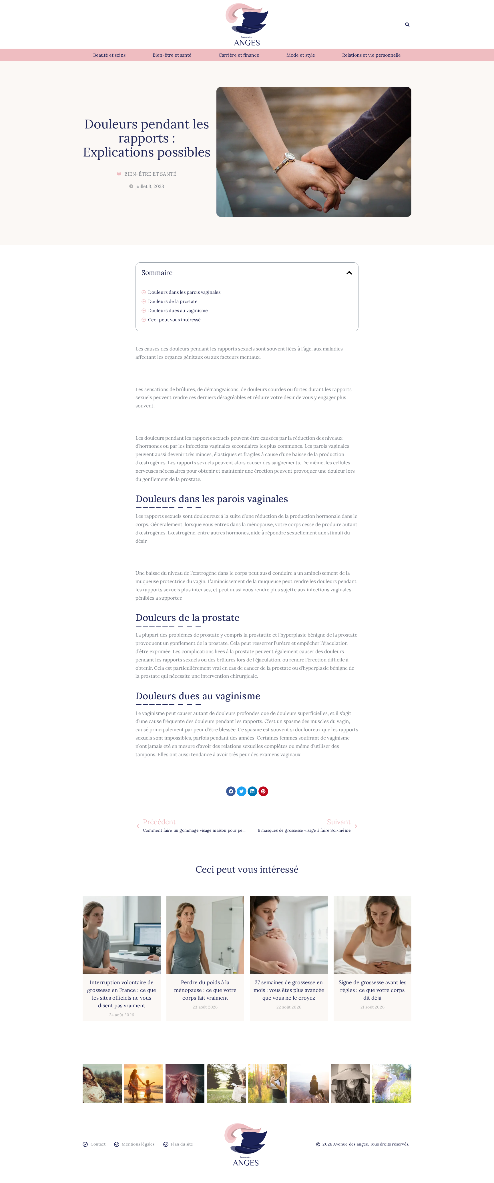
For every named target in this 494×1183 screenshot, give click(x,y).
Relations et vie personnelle (371, 55)
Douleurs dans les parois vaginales (184, 292)
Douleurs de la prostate (173, 301)
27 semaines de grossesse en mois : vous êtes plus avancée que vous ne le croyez (289, 990)
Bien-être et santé (172, 55)
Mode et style (300, 55)
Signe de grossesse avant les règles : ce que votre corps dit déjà (372, 990)
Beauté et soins (109, 55)
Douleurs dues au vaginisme (178, 310)
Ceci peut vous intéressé (174, 319)
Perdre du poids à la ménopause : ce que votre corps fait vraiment (205, 990)
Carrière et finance (239, 55)
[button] (407, 25)
